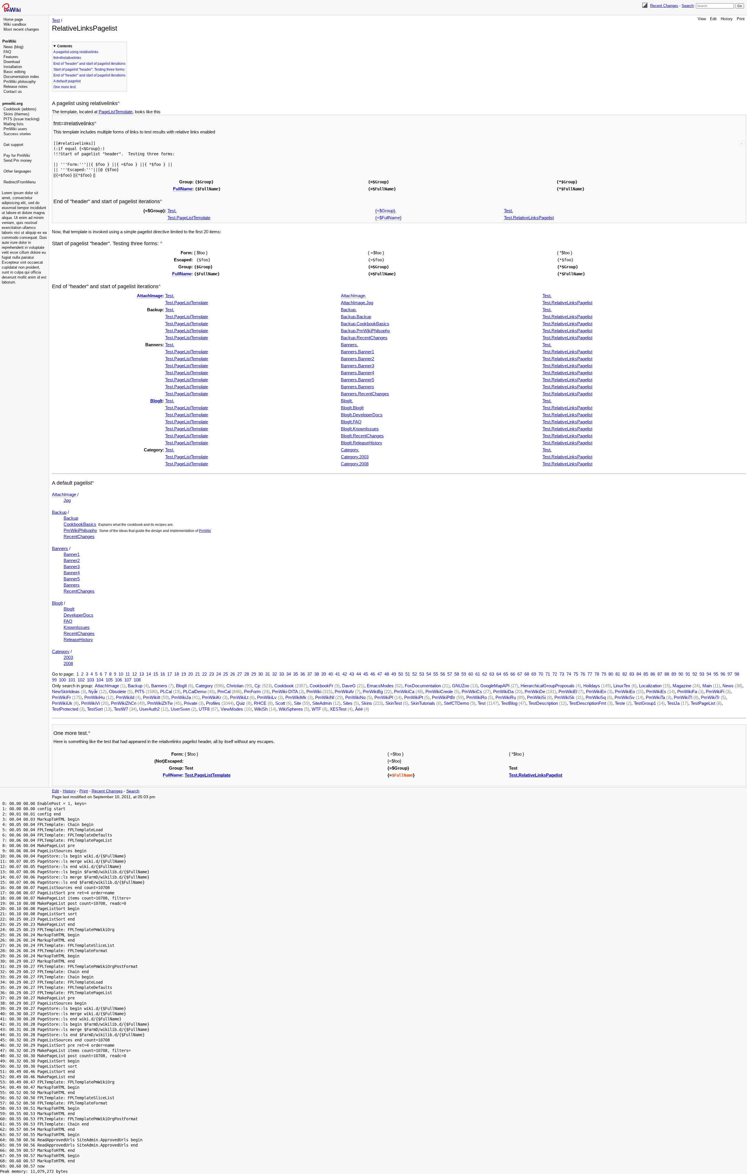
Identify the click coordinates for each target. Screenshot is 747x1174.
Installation (13, 67)
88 (666, 674)
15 (155, 674)
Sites (347, 703)
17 (169, 674)
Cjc (257, 685)
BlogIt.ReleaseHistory (361, 442)
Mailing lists (14, 124)
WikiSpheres (291, 709)
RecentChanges (79, 536)
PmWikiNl (324, 697)
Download (12, 62)
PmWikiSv (625, 697)
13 (141, 674)
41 (337, 674)
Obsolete (117, 691)
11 (127, 674)
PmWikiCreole (439, 691)
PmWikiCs (472, 691)
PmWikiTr (710, 697)
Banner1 (72, 554)
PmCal (224, 691)
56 (442, 674)
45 (365, 674)
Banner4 (72, 572)
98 (736, 674)
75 (575, 674)
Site (297, 703)
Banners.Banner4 (357, 372)
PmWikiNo (355, 697)
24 (218, 674)
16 (162, 674)
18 (176, 674)
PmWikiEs (656, 691)
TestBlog (509, 703)
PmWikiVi (90, 703)
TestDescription (543, 703)
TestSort (95, 709)
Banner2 (72, 560)
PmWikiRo (476, 697)
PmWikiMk (295, 697)
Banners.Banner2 (357, 358)
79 (603, 674)
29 (253, 674)
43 (351, 674)
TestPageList (703, 703)
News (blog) (13, 47)
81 (617, 674)
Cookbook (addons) (20, 109)
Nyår (93, 691)
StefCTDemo (456, 703)
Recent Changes (664, 6)
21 (197, 674)
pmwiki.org (12, 103)
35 (295, 674)
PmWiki (9, 41)
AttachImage (150, 295)
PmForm (252, 691)
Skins (366, 703)
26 (232, 674)
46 (372, 674)
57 (449, 674)
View (702, 19)
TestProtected (65, 709)
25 (225, 674)
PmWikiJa (181, 697)
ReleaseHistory (78, 639)
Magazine (682, 685)
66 (512, 674)
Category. (350, 449)
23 (211, 674)
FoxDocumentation (423, 685)
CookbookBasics (80, 524)
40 (330, 674)
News (728, 685)
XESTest (338, 709)
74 (568, 674)
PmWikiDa (503, 691)
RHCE (260, 703)
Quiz (240, 703)
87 (659, 674)
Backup (59, 512)
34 (288, 674)
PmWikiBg (373, 691)
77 (589, 674)
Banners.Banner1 (357, 351)
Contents (64, 46)
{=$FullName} (388, 217)
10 (120, 674)
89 (673, 674)
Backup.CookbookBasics (365, 323)
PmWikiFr (61, 697)
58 (456, 674)
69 (533, 674)
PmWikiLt (239, 697)
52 (414, 674)
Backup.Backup (356, 316)
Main (707, 685)
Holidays (591, 685)
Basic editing (14, 71)
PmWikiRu (505, 697)
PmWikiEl (567, 691)
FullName (182, 188)
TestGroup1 (645, 703)
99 (54, 679)
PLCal (166, 691)
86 (652, 674)
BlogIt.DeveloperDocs (362, 414)
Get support (13, 144)
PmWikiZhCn (123, 703)
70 (540, 674)
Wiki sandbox (15, 24)
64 (498, 674)
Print (741, 19)
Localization (650, 685)
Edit (713, 19)
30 (260, 674)
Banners (60, 548)
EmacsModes (380, 685)
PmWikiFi (715, 691)
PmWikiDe (535, 691)
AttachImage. (353, 295)
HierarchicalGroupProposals (548, 685)
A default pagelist (67, 81)
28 (246, 674)
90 (680, 674)
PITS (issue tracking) (21, 119)
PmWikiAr (344, 691)
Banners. (349, 344)
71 (547, 674)
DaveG (349, 685)
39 (323, 674)
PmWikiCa (404, 691)
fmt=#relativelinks (67, 58)
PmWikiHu (94, 697)
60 (470, 674)
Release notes (16, 86)
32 (274, 674)
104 (99, 679)
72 (554, 674)
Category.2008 (355, 463)
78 (596, 674)
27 (239, 674)
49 (393, 674)
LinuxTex (621, 685)
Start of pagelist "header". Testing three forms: (89, 69)
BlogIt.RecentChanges (362, 435)
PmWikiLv (267, 697)
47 (379, 674)
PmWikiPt (413, 697)
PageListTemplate (115, 111)
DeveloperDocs (78, 615)
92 (694, 674)
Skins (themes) (16, 114)
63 (491, 674)
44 (358, 674)
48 (386, 674)
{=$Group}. (385, 210)
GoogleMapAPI (494, 685)
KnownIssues (77, 627)
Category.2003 (355, 456)
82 (624, 674)
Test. (172, 210)
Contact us (13, 91)
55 (435, 674)
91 (687, 674)
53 (421, 674)
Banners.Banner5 (357, 379)
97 (729, 674)
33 (281, 674)
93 (701, 674)
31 (267, 674)
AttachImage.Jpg (357, 302)
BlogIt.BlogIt (352, 407)
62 (484, 674)
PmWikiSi (536, 697)
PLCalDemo (194, 691)
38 (316, 674)
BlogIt (156, 400)
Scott (280, 703)
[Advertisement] (25, 215)
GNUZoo (460, 685)
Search (688, 6)
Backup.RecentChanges (364, 337)
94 (708, 674)
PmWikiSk (564, 697)
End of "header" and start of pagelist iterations (89, 64)
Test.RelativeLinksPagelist (529, 217)
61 (477, 674)
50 (400, 674)
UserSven (180, 709)
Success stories (17, 134)
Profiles (213, 703)
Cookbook (284, 685)
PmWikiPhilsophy (80, 530)
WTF (316, 709)
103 (90, 679)
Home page (13, 19)
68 (526, 674)
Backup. (349, 309)
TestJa (673, 703)
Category (60, 651)
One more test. (64, 87)
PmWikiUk (62, 703)
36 (302, 674)
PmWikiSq (596, 697)
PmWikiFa (687, 691)
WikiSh (261, 709)
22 (204, 674)
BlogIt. (347, 400)
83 (631, 674)
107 (127, 679)
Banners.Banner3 (357, 365)
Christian (234, 685)
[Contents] (119, 103)
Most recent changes (21, 29)
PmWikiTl (683, 697)
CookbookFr (321, 685)
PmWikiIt (151, 697)
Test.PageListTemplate (188, 217)
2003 (68, 657)
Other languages (17, 171)
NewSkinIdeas (66, 691)
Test (56, 20)
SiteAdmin (322, 703)
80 (610, 674)
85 (645, 674)
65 (505, 674)
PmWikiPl (383, 697)
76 (582, 674)
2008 (68, 663)
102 (81, 679)
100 (62, 679)
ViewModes (232, 709)
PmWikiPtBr (443, 697)
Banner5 (72, 578)
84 (638, 674)
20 (190, 674)
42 (344, 674)
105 (109, 679)
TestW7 (121, 709)
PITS (139, 691)
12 (134, 674)
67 (519, 674)
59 (463, 674)
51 (407, 674)
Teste (620, 703)
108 (137, 679)
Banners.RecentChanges (365, 393)
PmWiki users (15, 129)
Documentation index (21, 76)
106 (118, 679)
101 (71, 679)
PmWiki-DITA (285, 691)
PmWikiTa (655, 697)
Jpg (67, 500)
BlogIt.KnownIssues (360, 428)
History (727, 19)
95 (715, 674)
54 (428, 674)
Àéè (359, 709)
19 (183, 674)
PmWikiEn (596, 691)
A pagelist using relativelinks (75, 52)
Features (11, 57)
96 (722, 674)
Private (190, 703)
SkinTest (393, 703)
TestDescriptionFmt (587, 703)
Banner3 (72, 566)
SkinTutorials (423, 703)
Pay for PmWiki (17, 155)
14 (148, 674)
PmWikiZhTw (160, 703)
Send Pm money (18, 160)
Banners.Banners (357, 386)
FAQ (7, 52)
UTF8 (204, 709)
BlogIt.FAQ (351, 421)
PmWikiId (125, 697)
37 (309, 674)
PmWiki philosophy (20, 81)
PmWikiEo (625, 691)
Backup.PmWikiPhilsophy (365, 330)
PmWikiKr (211, 697)
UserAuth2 (149, 709)
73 (561, 674)
